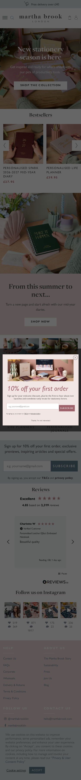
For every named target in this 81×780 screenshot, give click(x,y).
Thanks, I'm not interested (40, 421)
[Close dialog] (75, 357)
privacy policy (35, 414)
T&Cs (26, 414)
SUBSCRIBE (66, 408)
